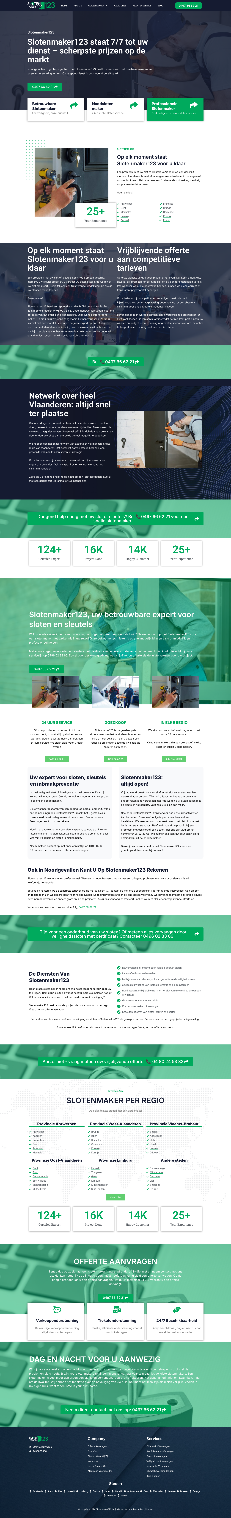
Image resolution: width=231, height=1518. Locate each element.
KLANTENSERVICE (142, 5)
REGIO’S (78, 5)
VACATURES (120, 5)
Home (64, 5)
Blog (160, 5)
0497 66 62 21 (87, 907)
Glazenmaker (96, 5)
